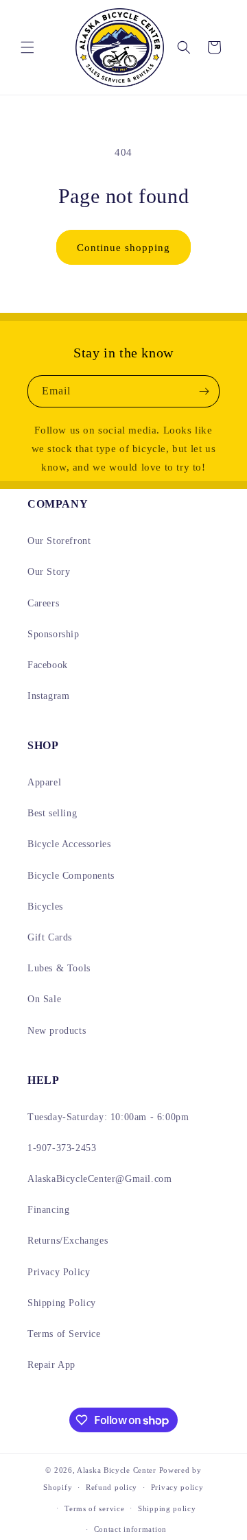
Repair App (51, 1365)
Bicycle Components (71, 875)
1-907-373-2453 (61, 1148)
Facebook (47, 665)
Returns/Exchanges (67, 1240)
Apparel (44, 782)
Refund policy (111, 1487)
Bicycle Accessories (68, 844)
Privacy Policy (58, 1272)
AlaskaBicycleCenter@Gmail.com (99, 1179)
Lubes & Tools (59, 968)
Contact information (130, 1529)
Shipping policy (167, 1508)
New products (56, 1031)
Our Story (48, 572)
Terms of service (94, 1508)
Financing (48, 1210)
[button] (27, 47)
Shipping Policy (61, 1303)
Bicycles (45, 906)
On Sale (44, 999)
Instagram (48, 696)
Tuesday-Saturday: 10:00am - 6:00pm (108, 1117)
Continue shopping (123, 247)
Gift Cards (49, 937)
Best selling (52, 813)
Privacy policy (177, 1487)
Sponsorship (53, 634)
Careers (43, 603)
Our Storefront (59, 541)
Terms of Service (64, 1334)
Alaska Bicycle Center (116, 1470)
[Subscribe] (204, 391)
